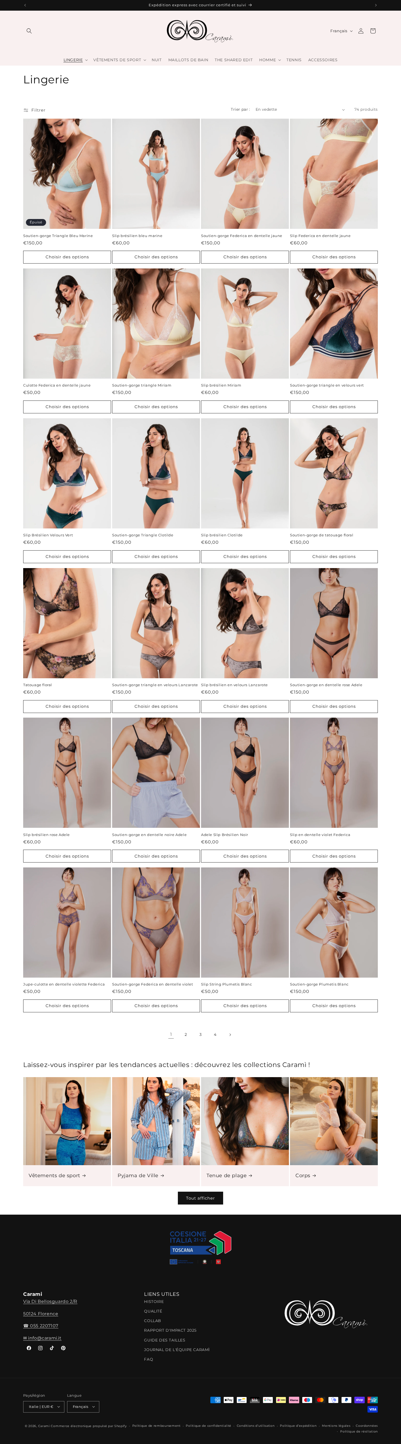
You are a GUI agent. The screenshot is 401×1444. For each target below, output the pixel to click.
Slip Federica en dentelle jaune (320, 235)
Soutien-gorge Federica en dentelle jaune (241, 235)
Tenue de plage (227, 1176)
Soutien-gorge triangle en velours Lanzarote (155, 685)
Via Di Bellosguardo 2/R (50, 1301)
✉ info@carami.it (42, 1338)
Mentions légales (336, 1426)
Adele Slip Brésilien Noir (224, 834)
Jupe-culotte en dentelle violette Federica (64, 984)
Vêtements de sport (54, 1176)
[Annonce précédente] (25, 5)
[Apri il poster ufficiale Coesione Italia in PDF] (200, 1249)
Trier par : (240, 109)
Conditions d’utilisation (256, 1426)
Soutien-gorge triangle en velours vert (327, 385)
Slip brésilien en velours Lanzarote (234, 685)
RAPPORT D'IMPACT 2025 (170, 1330)
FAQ (148, 1359)
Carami (44, 1426)
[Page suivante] (230, 1035)
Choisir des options (67, 256)
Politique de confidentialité (208, 1426)
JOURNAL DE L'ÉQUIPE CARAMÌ (177, 1349)
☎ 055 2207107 (40, 1325)
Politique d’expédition (298, 1426)
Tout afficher (200, 1198)
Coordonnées (367, 1426)
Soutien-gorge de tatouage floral (321, 535)
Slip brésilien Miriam (221, 385)
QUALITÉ (153, 1311)
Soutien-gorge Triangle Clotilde (142, 535)
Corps (302, 1176)
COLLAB (152, 1320)
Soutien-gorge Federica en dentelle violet (152, 984)
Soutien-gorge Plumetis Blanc (319, 984)
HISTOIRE (154, 1301)
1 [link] (171, 1034)
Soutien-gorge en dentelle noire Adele (149, 834)
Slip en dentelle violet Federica (320, 834)
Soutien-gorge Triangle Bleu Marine (58, 235)
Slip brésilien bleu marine (137, 235)
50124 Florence (40, 1313)
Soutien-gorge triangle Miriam (141, 385)
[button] (29, 31)
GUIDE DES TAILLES (164, 1339)
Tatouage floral (37, 685)
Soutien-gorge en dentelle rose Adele (326, 685)
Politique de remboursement (156, 1426)
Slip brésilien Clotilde (222, 535)
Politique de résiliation (359, 1431)
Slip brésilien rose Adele (46, 834)
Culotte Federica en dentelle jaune (57, 385)
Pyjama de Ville (138, 1176)
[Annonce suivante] (376, 5)
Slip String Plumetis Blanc (226, 984)
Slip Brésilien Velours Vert (48, 535)
